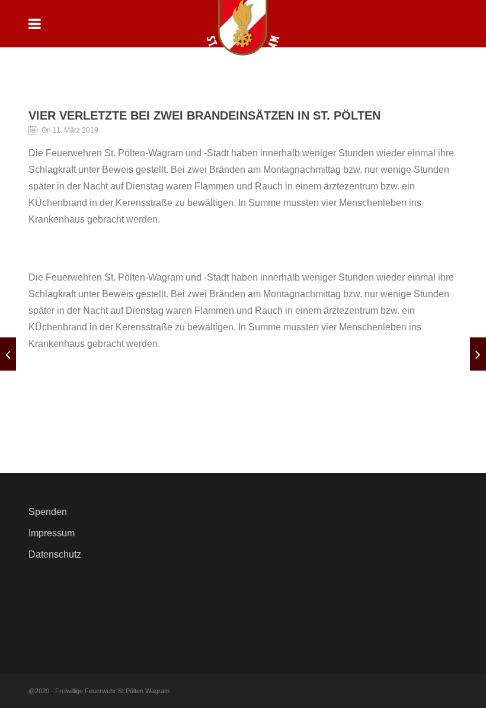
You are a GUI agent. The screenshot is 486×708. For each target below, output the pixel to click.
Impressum (51, 533)
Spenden (47, 512)
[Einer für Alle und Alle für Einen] (478, 354)
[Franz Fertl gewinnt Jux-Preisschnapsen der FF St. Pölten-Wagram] (8, 354)
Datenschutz (54, 554)
